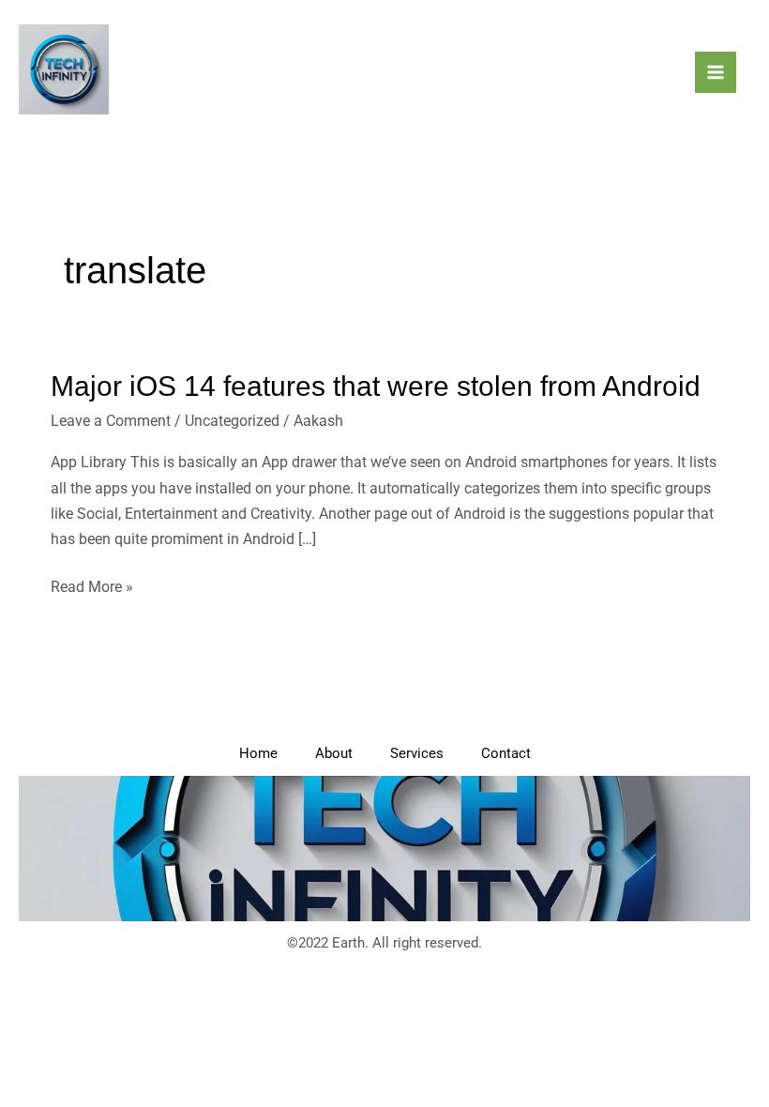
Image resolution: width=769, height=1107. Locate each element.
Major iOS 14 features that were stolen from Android (376, 386)
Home (258, 753)
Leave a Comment (111, 421)
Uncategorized (232, 421)
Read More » (92, 585)
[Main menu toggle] (715, 72)
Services (417, 753)
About (334, 753)
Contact (506, 753)
